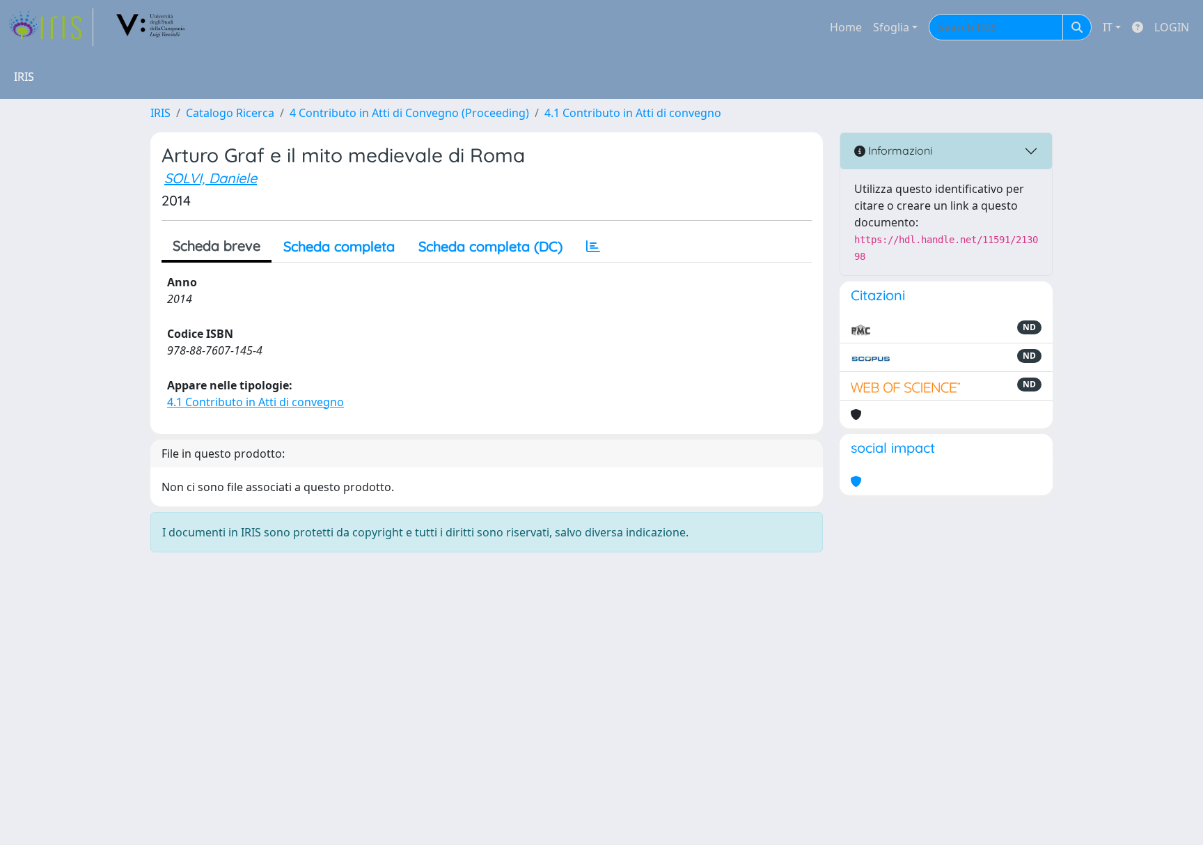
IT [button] (1107, 27)
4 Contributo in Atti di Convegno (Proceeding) (409, 113)
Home (846, 27)
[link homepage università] (151, 27)
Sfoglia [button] (891, 27)
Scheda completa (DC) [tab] (490, 246)
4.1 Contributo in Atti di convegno (632, 113)
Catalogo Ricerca (230, 113)
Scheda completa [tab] (339, 246)
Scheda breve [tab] (216, 245)
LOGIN (1171, 27)
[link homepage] (50, 27)
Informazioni (898, 150)
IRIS (160, 113)
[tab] (593, 246)
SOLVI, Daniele (210, 178)
